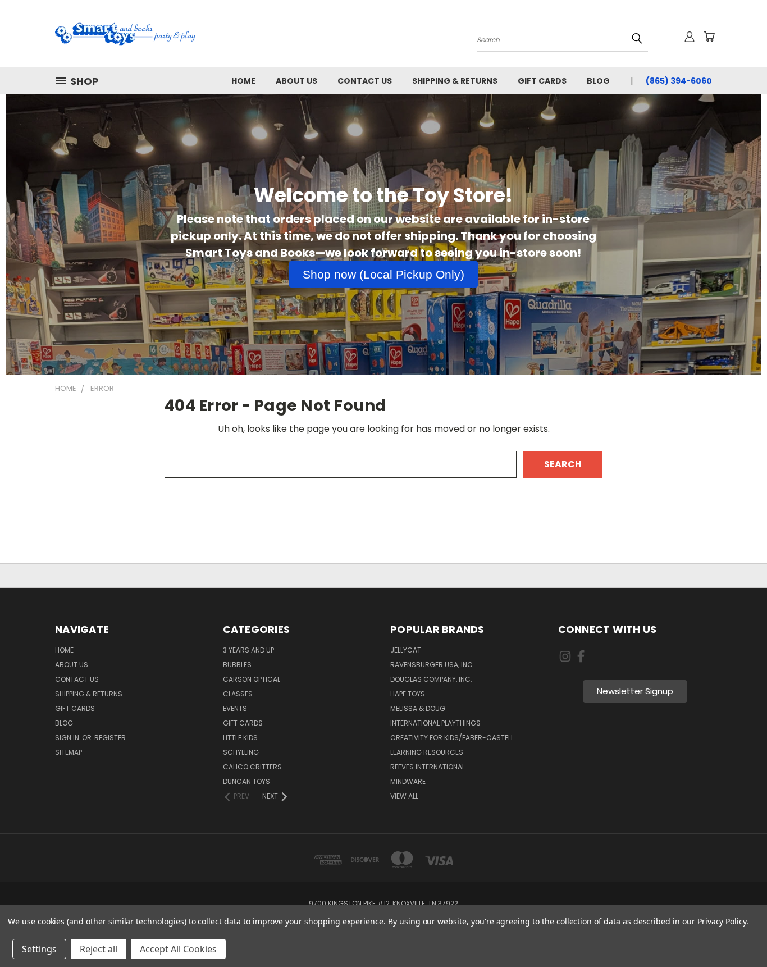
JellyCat (405, 650)
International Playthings (435, 723)
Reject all (98, 949)
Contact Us (364, 80)
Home (243, 80)
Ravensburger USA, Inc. (432, 664)
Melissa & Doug (417, 708)
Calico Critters (252, 767)
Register (110, 737)
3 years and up (248, 650)
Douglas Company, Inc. (431, 679)
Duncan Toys (246, 781)
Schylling (241, 752)
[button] (383, 274)
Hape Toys (407, 694)
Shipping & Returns (454, 80)
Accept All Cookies (178, 949)
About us (296, 80)
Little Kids (240, 737)
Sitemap (68, 752)
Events (235, 708)
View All (404, 796)
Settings (39, 949)
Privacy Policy (721, 921)
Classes (238, 694)
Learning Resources (426, 752)
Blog (598, 80)
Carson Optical (251, 679)
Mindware (408, 781)
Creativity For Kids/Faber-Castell (452, 737)
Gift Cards (542, 80)
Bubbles (237, 664)
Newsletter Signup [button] (635, 691)
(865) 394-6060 (679, 80)
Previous (735, 931)
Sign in (68, 737)
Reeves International (427, 767)
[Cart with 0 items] (709, 36)
